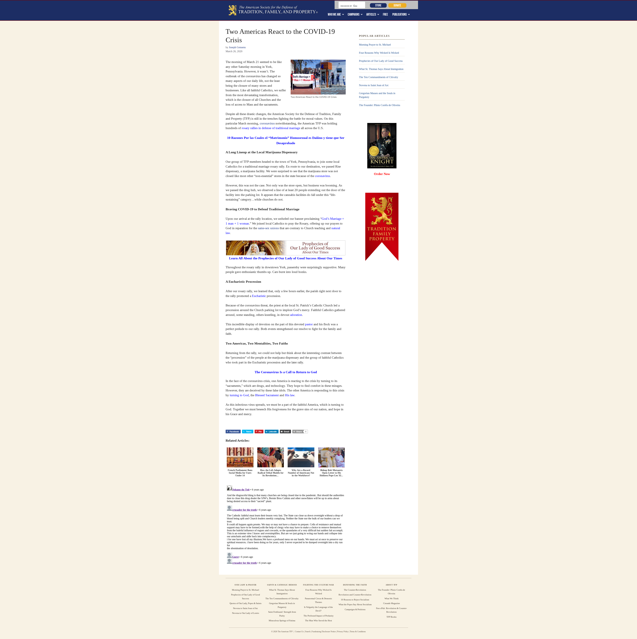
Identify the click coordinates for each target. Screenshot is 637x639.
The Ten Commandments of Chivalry (378, 77)
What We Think (392, 598)
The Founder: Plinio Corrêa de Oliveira (379, 105)
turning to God (239, 395)
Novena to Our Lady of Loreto (245, 613)
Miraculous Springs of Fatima (282, 620)
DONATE (397, 5)
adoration (296, 315)
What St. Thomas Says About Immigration (381, 69)
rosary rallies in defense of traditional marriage (271, 128)
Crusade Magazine (391, 603)
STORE (378, 5)
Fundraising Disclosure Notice (324, 631)
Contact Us (299, 631)
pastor (309, 324)
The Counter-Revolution (355, 590)
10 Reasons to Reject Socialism (355, 599)
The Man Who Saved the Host (318, 620)
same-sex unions (268, 228)
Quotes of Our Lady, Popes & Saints (245, 603)
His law (289, 395)
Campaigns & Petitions (355, 609)
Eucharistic (259, 296)
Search (307, 631)
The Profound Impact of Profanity (319, 615)
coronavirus (267, 123)
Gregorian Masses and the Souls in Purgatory (377, 95)
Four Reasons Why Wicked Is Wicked (379, 52)
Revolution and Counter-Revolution (355, 594)
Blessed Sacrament (267, 395)
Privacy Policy (343, 631)
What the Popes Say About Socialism (355, 604)
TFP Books (391, 617)
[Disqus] (286, 525)
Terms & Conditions (358, 631)
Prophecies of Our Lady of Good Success (381, 60)
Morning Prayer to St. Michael (375, 44)
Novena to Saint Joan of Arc (374, 85)
